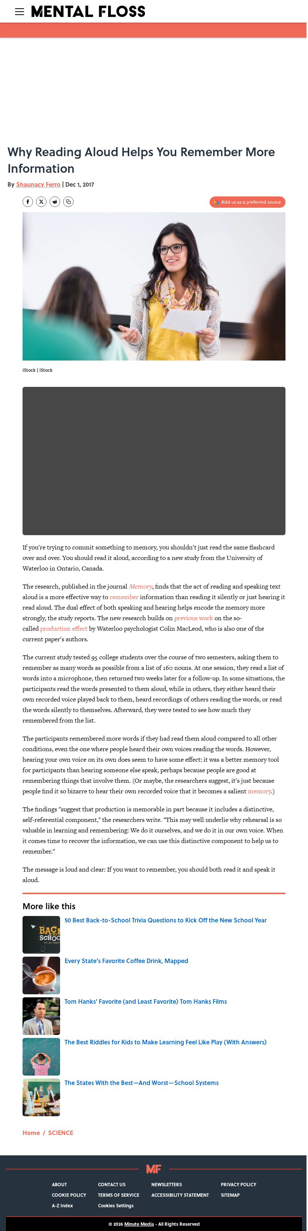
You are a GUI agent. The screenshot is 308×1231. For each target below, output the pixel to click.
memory (259, 791)
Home (31, 1132)
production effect (64, 628)
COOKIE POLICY (69, 1194)
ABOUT (59, 1184)
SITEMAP (230, 1194)
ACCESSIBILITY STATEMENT (180, 1194)
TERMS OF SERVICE (118, 1194)
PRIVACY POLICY (238, 1184)
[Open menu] (19, 11)
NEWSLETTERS (166, 1184)
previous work (193, 617)
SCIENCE (60, 1132)
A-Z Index (62, 1205)
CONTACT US (111, 1184)
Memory (140, 586)
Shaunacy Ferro (38, 184)
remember (124, 596)
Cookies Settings (116, 1205)
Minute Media (139, 1223)
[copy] (68, 201)
